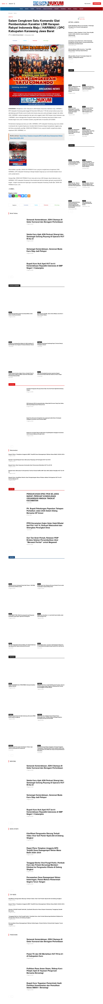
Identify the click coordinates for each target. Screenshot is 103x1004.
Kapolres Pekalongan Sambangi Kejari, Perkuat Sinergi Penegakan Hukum (50, 344)
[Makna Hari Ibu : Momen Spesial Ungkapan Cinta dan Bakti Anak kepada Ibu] (74, 175)
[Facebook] (10, 195)
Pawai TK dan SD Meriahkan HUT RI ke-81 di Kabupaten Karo (45, 955)
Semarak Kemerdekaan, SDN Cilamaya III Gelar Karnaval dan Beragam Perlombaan (45, 220)
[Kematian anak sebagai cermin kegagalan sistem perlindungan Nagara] (74, 153)
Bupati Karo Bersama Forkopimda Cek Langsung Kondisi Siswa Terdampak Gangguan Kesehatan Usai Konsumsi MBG (44, 418)
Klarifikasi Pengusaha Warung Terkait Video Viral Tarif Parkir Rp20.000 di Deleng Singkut (45, 389)
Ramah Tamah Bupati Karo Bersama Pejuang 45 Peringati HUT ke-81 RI (29, 459)
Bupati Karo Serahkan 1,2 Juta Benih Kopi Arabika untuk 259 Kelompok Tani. (50, 615)
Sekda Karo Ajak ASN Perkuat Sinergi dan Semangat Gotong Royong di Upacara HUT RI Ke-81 (45, 236)
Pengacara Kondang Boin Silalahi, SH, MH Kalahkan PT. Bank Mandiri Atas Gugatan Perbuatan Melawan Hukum (21, 344)
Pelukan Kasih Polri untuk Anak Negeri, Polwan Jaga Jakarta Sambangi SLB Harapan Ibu (21, 747)
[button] (12, 3)
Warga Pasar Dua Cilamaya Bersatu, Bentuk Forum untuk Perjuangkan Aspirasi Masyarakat (50, 586)
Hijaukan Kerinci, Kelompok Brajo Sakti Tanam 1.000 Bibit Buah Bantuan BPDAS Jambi (22, 586)
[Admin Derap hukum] (10, 35)
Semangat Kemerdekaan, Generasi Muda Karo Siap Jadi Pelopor (44, 250)
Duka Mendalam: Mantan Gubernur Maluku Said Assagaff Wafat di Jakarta (88, 184)
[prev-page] (10, 277)
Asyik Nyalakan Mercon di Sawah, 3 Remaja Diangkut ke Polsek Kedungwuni (81, 26)
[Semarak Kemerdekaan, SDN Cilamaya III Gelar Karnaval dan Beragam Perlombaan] (17, 224)
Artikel (84, 200)
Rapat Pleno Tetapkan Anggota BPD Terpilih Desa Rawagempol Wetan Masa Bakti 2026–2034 (36, 454)
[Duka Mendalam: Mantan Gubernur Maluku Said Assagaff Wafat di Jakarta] (88, 175)
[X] (13, 195)
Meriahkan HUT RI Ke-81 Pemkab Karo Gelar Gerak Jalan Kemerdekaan (88, 88)
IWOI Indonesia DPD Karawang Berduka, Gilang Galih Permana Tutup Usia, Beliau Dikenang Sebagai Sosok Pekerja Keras (45, 404)
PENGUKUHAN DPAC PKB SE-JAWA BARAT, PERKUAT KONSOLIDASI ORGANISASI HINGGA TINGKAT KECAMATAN (43, 497)
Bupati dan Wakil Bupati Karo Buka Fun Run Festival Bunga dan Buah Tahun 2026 (74, 131)
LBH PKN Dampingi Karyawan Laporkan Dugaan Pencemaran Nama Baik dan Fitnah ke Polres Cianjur (49, 373)
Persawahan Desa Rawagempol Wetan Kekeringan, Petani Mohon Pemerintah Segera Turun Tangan (43, 879)
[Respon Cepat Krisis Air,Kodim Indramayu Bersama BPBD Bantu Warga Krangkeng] (22, 702)
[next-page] (12, 277)
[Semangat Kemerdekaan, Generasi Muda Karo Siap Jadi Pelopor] (17, 253)
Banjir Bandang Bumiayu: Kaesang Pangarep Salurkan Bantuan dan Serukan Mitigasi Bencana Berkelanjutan (74, 204)
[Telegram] (25, 195)
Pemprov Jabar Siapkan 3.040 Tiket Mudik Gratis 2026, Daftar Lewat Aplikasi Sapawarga (81, 34)
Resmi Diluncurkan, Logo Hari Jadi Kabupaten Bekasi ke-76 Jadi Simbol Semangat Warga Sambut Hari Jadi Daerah (50, 645)
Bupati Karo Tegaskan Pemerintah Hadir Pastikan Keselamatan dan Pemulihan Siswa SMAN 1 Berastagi (44, 985)
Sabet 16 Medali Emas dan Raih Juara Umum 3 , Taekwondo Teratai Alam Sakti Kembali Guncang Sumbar (74, 89)
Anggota (39, 342)
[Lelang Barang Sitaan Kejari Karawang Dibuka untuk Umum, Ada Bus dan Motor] (22, 300)
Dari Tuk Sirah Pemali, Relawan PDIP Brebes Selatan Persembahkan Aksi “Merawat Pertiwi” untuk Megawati (43, 539)
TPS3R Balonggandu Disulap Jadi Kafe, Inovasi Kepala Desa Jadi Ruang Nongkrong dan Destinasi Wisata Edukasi (88, 164)
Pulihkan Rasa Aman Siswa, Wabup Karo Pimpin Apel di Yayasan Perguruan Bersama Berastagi (44, 970)
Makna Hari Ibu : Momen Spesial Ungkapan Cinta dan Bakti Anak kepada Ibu (74, 184)
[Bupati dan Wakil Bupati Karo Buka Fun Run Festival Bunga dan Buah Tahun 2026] (74, 122)
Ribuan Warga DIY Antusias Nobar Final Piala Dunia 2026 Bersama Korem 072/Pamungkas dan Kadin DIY (88, 132)
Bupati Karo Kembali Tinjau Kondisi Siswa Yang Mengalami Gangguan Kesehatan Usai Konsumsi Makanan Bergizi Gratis (45, 433)
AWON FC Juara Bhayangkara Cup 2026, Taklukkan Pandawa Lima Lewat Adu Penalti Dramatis (74, 110)
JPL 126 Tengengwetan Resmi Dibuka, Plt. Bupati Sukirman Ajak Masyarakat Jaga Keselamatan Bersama (22, 645)
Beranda (10, 13)
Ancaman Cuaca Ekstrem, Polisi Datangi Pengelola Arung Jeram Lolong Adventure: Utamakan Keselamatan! (80, 42)
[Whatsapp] (16, 195)
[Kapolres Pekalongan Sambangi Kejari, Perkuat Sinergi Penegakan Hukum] (51, 329)
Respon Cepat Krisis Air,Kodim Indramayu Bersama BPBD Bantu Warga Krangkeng (22, 716)
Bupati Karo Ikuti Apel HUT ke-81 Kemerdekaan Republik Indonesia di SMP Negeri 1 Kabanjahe (45, 265)
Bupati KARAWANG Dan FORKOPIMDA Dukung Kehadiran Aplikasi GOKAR (22, 685)
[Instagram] (19, 195)
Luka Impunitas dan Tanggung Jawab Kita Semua (87, 203)
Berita (15, 13)
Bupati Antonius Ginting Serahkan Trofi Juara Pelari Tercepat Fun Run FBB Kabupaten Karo (87, 109)
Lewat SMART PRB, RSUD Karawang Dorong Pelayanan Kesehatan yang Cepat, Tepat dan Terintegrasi (21, 615)
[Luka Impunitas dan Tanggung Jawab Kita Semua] (88, 194)
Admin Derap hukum (18, 35)
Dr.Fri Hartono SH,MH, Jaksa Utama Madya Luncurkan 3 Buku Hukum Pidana (50, 314)
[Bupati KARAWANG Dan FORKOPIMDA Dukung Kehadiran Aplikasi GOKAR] (22, 671)
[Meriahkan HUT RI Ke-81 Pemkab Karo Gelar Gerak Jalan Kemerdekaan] (88, 78)
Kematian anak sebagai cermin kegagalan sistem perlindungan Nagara (74, 163)
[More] (29, 195)
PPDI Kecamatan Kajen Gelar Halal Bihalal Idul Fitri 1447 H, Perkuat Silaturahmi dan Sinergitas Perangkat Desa (45, 525)
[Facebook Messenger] (22, 195)
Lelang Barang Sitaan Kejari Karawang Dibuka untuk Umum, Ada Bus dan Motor (21, 314)
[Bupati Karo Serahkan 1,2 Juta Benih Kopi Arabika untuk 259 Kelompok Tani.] (51, 601)
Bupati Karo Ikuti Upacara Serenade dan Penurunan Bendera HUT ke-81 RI (30, 465)
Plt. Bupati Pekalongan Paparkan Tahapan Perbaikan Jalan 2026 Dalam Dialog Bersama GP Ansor (45, 510)
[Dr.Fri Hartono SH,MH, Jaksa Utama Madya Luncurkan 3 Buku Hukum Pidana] (51, 300)
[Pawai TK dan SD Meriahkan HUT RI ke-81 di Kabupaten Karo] (17, 958)
